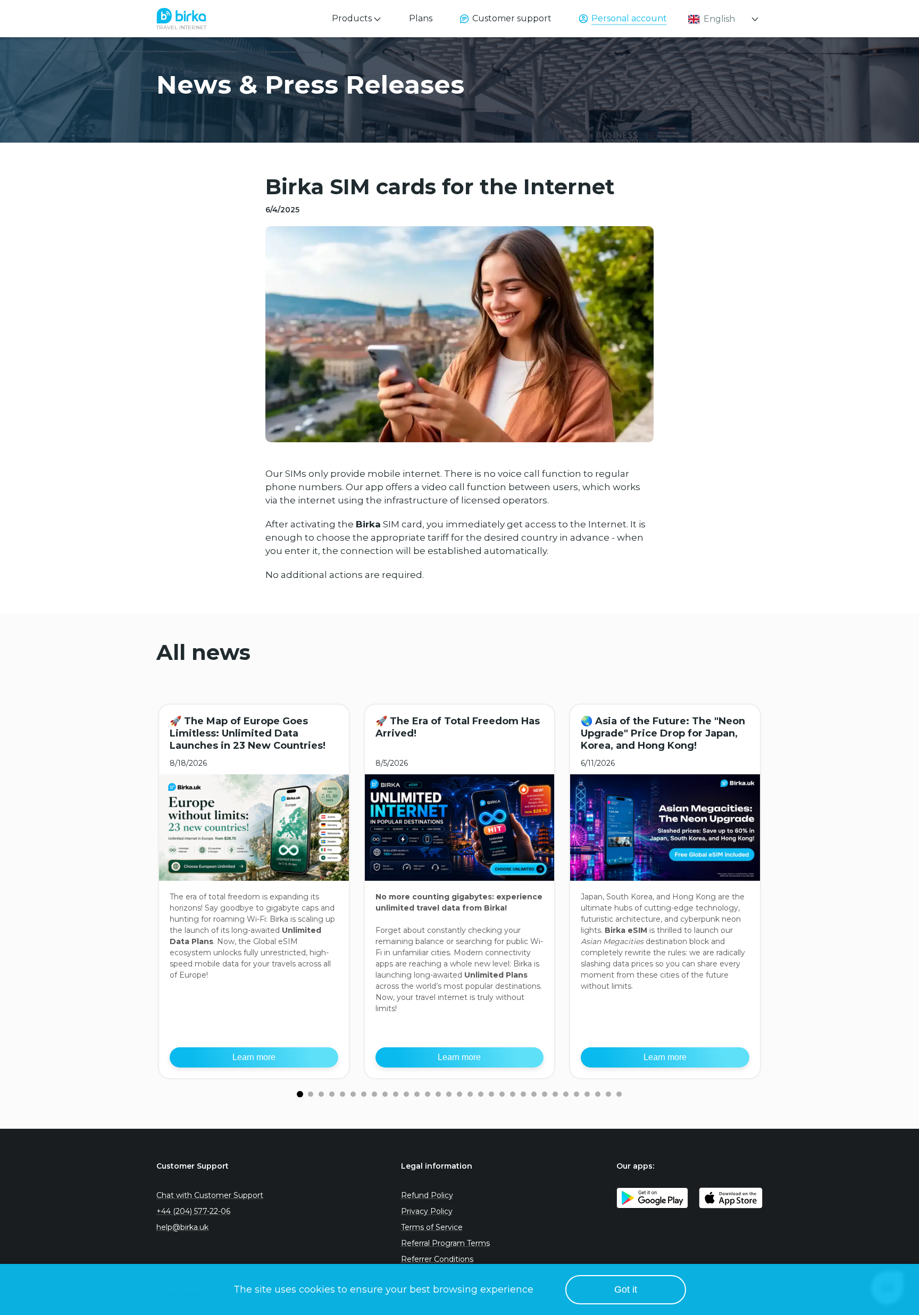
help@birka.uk (182, 1227)
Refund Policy (427, 1195)
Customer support (512, 18)
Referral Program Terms (445, 1243)
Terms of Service (432, 1227)
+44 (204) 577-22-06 (193, 1211)
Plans (420, 18)
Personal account (629, 18)
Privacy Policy (427, 1211)
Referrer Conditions (437, 1259)
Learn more (253, 1057)
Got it (625, 1289)
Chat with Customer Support (209, 1195)
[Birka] (181, 16)
